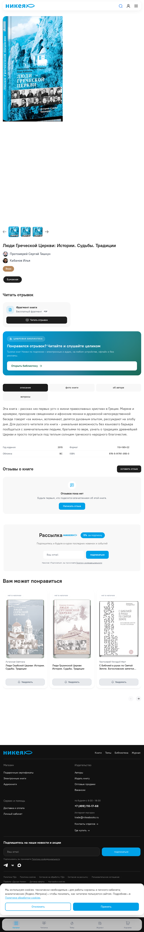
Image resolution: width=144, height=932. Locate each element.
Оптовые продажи (85, 784)
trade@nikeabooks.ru (87, 817)
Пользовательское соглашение (105, 877)
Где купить (82, 830)
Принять (106, 906)
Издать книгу (82, 778)
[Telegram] (6, 865)
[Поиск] (121, 6)
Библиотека (121, 752)
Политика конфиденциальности (46, 859)
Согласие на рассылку (78, 877)
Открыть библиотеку (24, 365)
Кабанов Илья (20, 260)
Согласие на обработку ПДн (51, 877)
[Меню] (136, 6)
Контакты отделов (86, 823)
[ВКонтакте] (12, 865)
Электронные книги (15, 778)
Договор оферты (37, 882)
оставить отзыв (129, 468)
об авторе (118, 387)
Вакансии (80, 790)
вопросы (25, 396)
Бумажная (12, 279)
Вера (8, 268)
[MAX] (19, 865)
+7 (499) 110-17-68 (86, 806)
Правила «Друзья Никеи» (15, 882)
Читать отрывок (39, 320)
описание (25, 387)
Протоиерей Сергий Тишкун (30, 254)
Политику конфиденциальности (89, 563)
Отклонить (38, 906)
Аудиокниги (10, 784)
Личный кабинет (13, 813)
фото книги (72, 387)
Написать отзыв (72, 506)
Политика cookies (28, 877)
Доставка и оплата (14, 808)
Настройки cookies (56, 882)
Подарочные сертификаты (19, 772)
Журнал (136, 752)
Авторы (79, 772)
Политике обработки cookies (22, 897)
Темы (108, 752)
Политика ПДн (10, 877)
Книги (98, 752)
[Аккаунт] (128, 6)
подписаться (97, 554)
